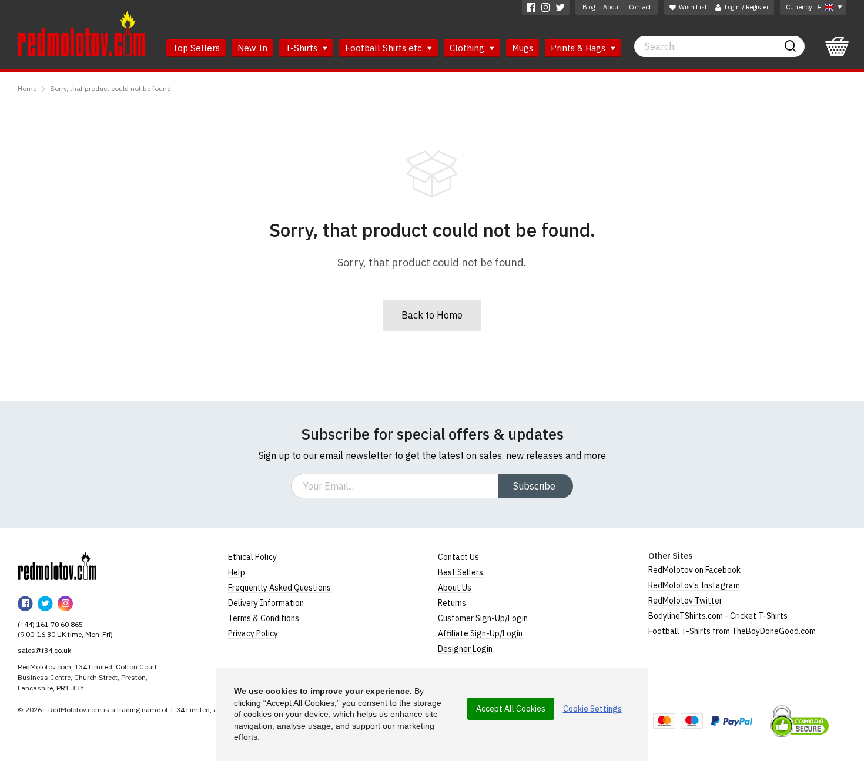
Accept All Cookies (510, 708)
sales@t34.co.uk (44, 650)
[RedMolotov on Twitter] (560, 7)
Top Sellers (196, 47)
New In (252, 47)
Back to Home (432, 315)
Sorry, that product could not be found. (111, 88)
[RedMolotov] (57, 566)
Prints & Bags (579, 47)
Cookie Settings (592, 708)
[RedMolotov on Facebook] (531, 7)
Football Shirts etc (384, 47)
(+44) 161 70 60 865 (50, 624)
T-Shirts (302, 47)
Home (27, 88)
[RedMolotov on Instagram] (545, 7)
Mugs (522, 47)
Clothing (468, 47)
